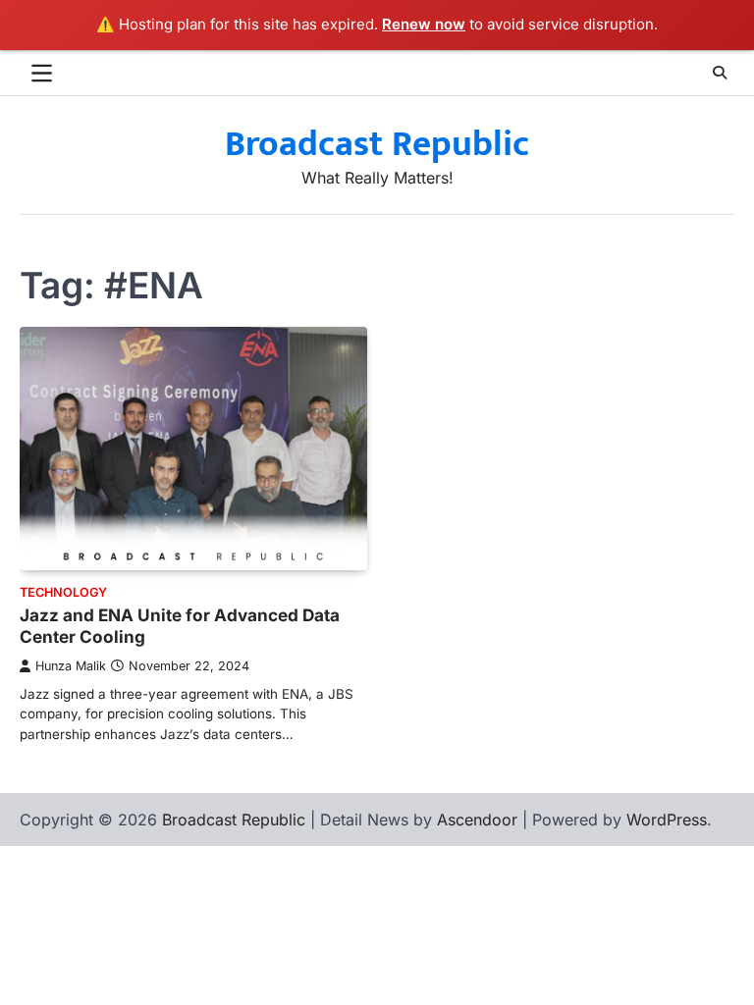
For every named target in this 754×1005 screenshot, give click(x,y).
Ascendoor (477, 819)
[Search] (719, 72)
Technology (63, 592)
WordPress (666, 819)
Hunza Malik (70, 666)
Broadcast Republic (377, 144)
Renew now (423, 24)
